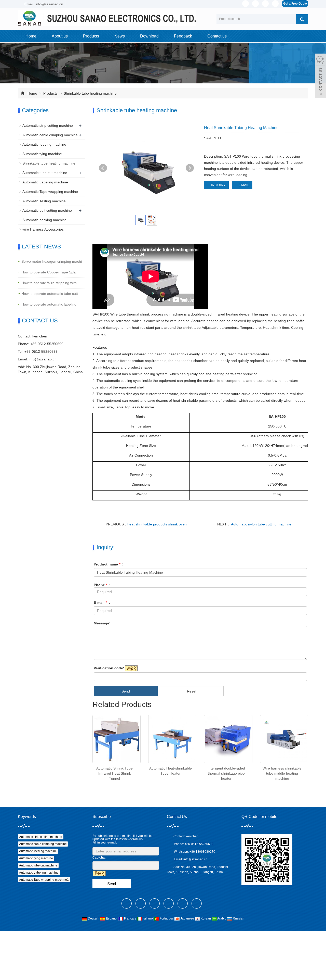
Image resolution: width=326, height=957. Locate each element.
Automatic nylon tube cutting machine (260, 524)
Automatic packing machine (44, 220)
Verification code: (109, 668)
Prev (103, 168)
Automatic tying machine (42, 154)
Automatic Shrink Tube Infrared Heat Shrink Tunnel (114, 773)
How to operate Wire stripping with (49, 283)
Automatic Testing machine (44, 201)
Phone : (102, 585)
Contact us (217, 36)
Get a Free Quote (295, 3)
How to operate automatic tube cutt (49, 294)
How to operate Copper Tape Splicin (50, 272)
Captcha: (99, 857)
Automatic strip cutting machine (47, 125)
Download (149, 36)
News (119, 36)
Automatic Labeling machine (45, 182)
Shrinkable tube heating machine (90, 93)
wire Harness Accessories (43, 229)
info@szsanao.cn (43, 359)
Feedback (183, 36)
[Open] (320, 76)
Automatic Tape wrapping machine (50, 192)
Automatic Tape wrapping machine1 (44, 880)
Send (125, 691)
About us (60, 36)
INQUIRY (218, 185)
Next (190, 168)
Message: (102, 623)
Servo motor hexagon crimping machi (51, 261)
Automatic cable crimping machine (50, 135)
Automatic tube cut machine (44, 173)
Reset (191, 691)
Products (91, 36)
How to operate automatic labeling (48, 304)
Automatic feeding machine (44, 144)
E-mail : (102, 602)
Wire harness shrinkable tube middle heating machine (282, 773)
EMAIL (243, 185)
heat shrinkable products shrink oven (157, 524)
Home (30, 36)
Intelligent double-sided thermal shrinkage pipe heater (226, 773)
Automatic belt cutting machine (47, 210)
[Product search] (302, 19)
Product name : (109, 564)
